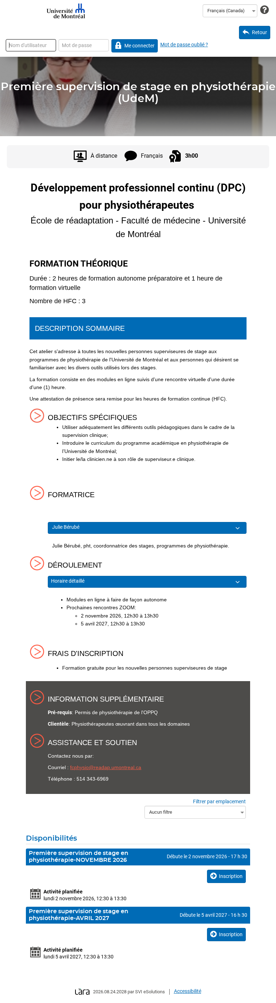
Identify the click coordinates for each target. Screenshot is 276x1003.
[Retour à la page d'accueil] (66, 10)
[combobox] (230, 10)
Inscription (231, 876)
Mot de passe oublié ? (184, 44)
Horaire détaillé (68, 581)
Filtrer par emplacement (219, 801)
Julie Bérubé (66, 527)
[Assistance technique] (264, 10)
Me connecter (139, 45)
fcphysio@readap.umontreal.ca (105, 767)
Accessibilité (187, 991)
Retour (259, 32)
